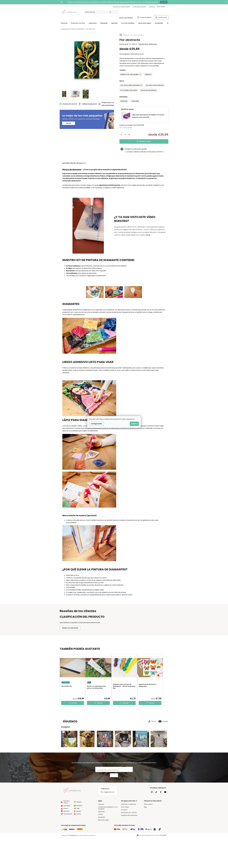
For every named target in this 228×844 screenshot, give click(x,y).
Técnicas (101, 804)
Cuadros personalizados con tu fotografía (108, 808)
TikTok (148, 235)
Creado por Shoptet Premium (147, 835)
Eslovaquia (67, 806)
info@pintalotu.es (108, 792)
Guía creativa (148, 804)
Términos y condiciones (128, 804)
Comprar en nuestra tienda (121, 7)
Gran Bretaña (68, 814)
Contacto (152, 7)
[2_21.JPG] (114, 289)
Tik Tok (153, 721)
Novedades (101, 817)
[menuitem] (64, 23)
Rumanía (79, 806)
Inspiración (101, 812)
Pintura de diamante (71, 169)
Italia (78, 808)
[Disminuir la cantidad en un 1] (121, 135)
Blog (145, 807)
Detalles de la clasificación (148, 44)
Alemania (66, 811)
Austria (79, 814)
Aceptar (134, 424)
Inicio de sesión (126, 18)
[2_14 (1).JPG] (95, 289)
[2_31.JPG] (133, 289)
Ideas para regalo (103, 820)
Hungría (79, 802)
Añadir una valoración (70, 628)
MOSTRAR (164, 2)
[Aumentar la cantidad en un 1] (129, 135)
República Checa (67, 802)
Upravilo (161, 835)
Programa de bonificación (129, 815)
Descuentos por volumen (129, 812)
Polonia (66, 808)
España (79, 811)
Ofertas (100, 814)
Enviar (114, 775)
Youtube (165, 721)
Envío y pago (127, 127)
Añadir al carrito (145, 141)
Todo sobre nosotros (139, 7)
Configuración (96, 424)
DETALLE (74, 703)
